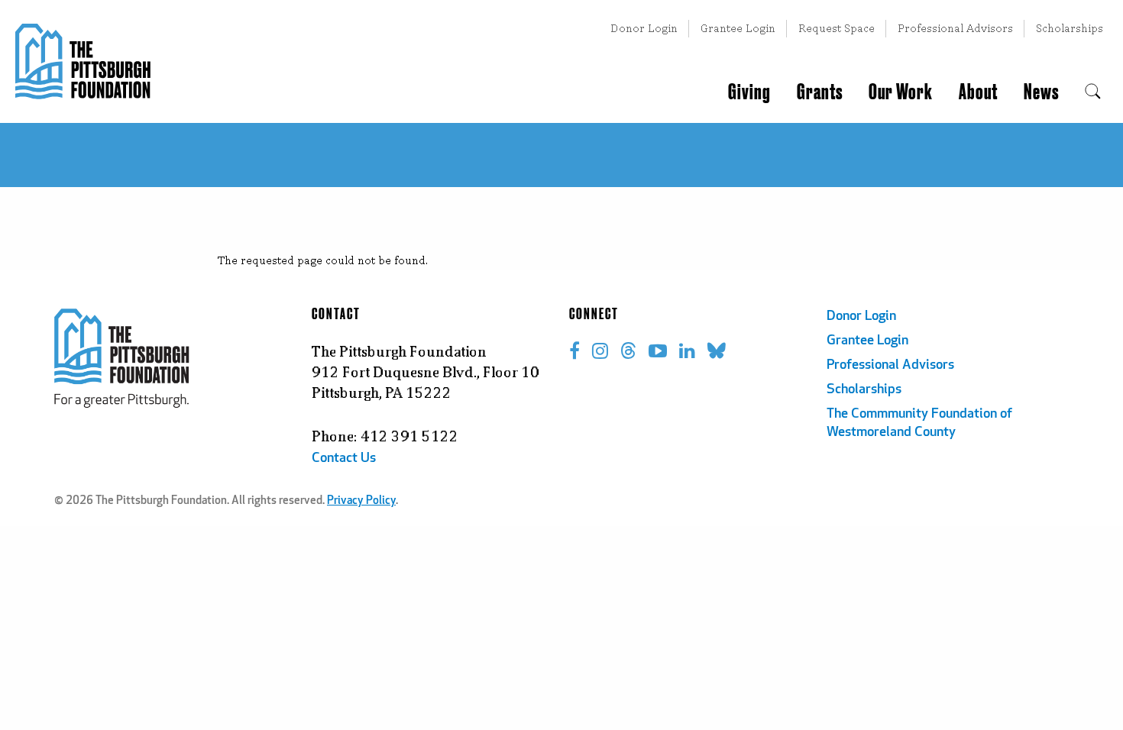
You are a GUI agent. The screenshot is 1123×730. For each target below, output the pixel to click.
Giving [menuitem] (749, 92)
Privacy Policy (361, 501)
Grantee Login (738, 27)
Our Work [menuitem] (901, 92)
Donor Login (644, 27)
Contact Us (344, 459)
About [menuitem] (978, 92)
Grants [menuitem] (820, 92)
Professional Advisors (955, 27)
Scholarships (1069, 27)
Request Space (836, 27)
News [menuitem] (1041, 92)
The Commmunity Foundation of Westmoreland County (919, 424)
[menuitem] (1093, 92)
